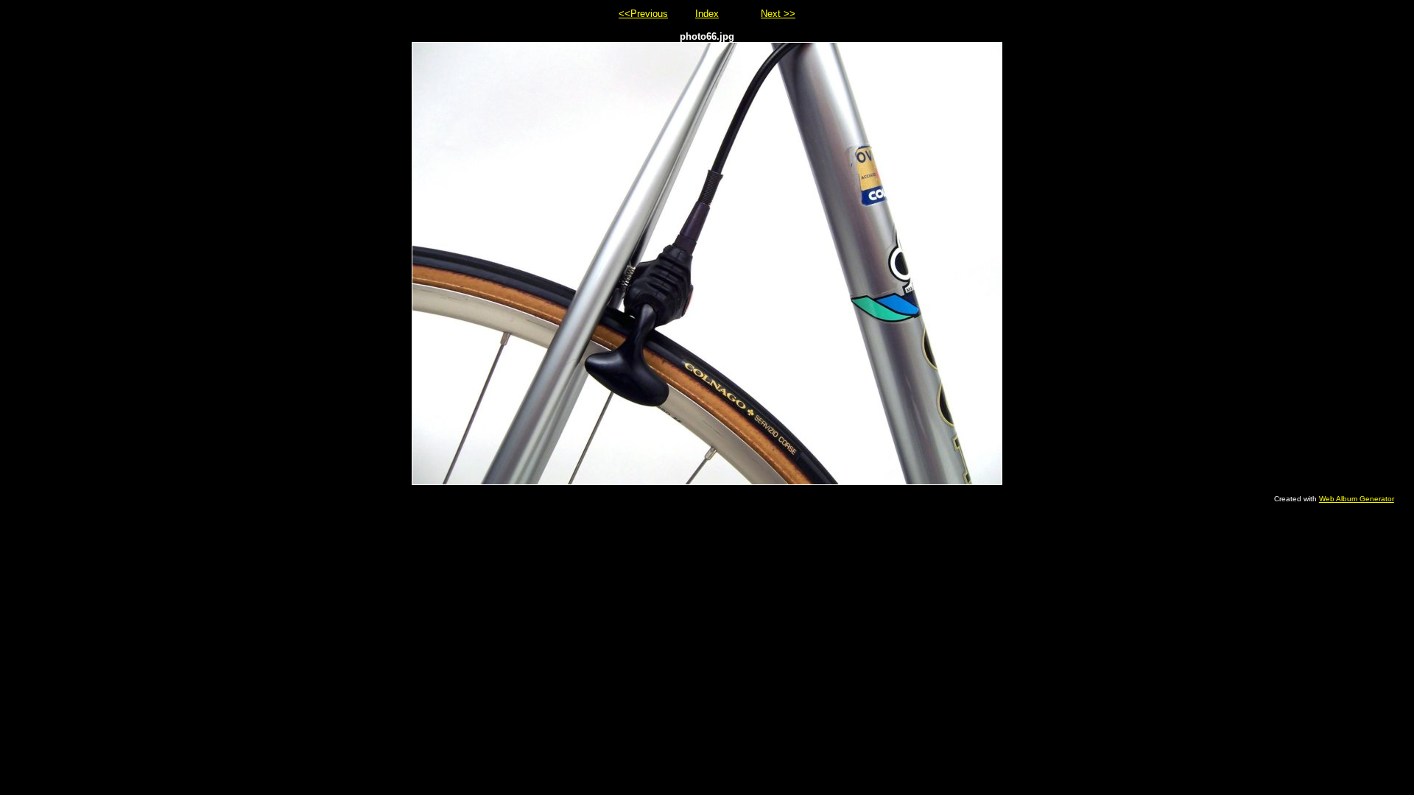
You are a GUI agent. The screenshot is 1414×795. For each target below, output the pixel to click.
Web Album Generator (1356, 499)
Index (707, 13)
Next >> (778, 13)
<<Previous (643, 13)
